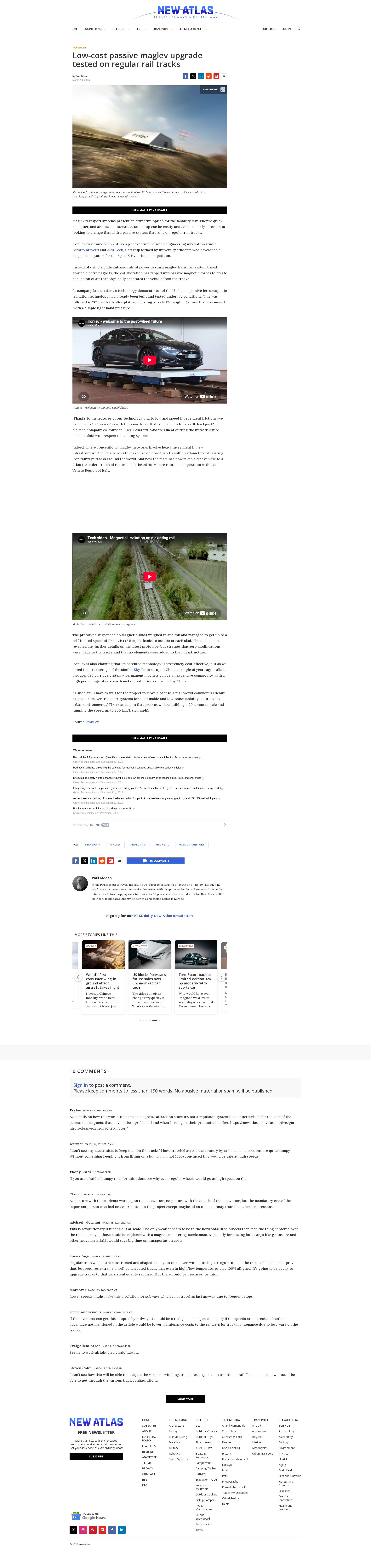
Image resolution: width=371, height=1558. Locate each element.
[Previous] (78, 977)
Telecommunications (235, 1493)
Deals (225, 1504)
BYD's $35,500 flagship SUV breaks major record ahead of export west (195, 981)
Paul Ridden (102, 878)
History (226, 1453)
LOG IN (286, 29)
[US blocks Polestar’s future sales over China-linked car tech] (103, 954)
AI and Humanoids (233, 1425)
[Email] (224, 76)
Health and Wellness (285, 1507)
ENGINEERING (92, 29)
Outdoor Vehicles (206, 1431)
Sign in (80, 1085)
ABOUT (147, 1431)
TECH (138, 29)
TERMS (146, 1463)
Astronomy (286, 1437)
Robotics (174, 1453)
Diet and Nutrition (290, 1476)
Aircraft (256, 1425)
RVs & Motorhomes (204, 1507)
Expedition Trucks (207, 1479)
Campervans (203, 1463)
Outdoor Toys (204, 1437)
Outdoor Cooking (206, 1494)
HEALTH (284, 1459)
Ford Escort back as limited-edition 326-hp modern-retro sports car (149, 981)
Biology (283, 1442)
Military (173, 1448)
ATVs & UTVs (204, 1448)
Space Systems (178, 1459)
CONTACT (149, 1474)
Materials (174, 1442)
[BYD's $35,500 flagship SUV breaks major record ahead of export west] (196, 954)
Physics (283, 1453)
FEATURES (149, 1446)
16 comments (159, 860)
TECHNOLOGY (231, 1420)
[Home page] (185, 11)
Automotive (186, 946)
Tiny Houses (203, 1442)
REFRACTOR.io (288, 1420)
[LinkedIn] (201, 76)
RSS (144, 1479)
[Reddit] (209, 76)
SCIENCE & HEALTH (191, 29)
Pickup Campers (206, 1500)
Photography (230, 1481)
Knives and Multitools (202, 1487)
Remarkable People (234, 1487)
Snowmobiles (204, 1524)
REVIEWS (148, 1451)
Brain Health (286, 1470)
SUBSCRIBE (269, 29)
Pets (225, 1476)
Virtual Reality (230, 1498)
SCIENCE (284, 1425)
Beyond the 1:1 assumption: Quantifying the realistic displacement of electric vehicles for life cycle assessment (135, 757)
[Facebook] (185, 76)
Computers (229, 1431)
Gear (199, 1425)
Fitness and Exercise (286, 1483)
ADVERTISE (149, 1457)
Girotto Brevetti (85, 250)
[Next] (221, 977)
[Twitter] (193, 76)
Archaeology (286, 1431)
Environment (287, 1448)
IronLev (92, 722)
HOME (74, 29)
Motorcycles (260, 1448)
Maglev (115, 844)
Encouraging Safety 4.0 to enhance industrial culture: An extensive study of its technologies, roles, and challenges (137, 777)
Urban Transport (262, 1453)
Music (225, 1470)
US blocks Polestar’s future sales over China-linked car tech (103, 981)
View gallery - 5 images (150, 210)
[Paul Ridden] (80, 883)
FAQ (144, 1485)
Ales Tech (115, 250)
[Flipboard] (216, 76)
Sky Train (142, 669)
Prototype (138, 844)
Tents (199, 1530)
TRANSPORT (160, 29)
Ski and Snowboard (203, 1516)
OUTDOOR (118, 29)
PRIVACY (147, 1468)
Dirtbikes (201, 1474)
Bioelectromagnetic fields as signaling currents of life (102, 808)
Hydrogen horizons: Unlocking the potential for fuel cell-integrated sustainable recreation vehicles (127, 767)
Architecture (176, 1425)
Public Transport (192, 844)
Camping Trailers (206, 1468)
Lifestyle (227, 1465)
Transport (79, 48)
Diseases (284, 1491)
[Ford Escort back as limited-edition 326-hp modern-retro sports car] (149, 954)
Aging (282, 1465)
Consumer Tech (232, 1437)
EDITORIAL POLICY (149, 1438)
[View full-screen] (222, 89)
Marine (256, 1442)
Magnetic (162, 844)
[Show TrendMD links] (224, 824)
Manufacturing (178, 1437)
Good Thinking (231, 1448)
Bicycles (257, 1437)
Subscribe (96, 1456)
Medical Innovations (286, 1498)
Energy (173, 1431)
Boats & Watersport (203, 1455)
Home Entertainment (235, 1459)
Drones (226, 1442)
